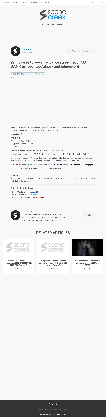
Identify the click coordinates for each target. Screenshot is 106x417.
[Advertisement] (53, 34)
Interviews (34, 3)
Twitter (89, 51)
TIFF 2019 (45, 3)
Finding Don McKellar (53, 409)
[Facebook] (89, 2)
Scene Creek (28, 50)
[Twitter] (93, 2)
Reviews (15, 3)
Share (74, 51)
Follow (89, 215)
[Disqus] (53, 301)
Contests (24, 3)
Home (6, 3)
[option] (18, 257)
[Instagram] (97, 2)
